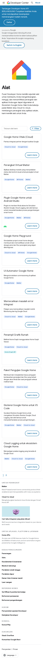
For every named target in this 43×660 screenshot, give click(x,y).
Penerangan (6, 553)
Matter (4, 486)
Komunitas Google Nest (11, 640)
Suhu (4, 558)
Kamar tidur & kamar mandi (12, 578)
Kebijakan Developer (10, 615)
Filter (35, 128)
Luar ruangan (7, 582)
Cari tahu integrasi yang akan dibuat (16, 519)
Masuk (37, 3)
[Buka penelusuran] (32, 2)
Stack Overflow (8, 635)
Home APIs (6, 535)
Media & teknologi (9, 566)
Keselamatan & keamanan (12, 562)
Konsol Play (6, 625)
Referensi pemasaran (10, 596)
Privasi (15, 649)
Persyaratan (6, 649)
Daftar (9, 22)
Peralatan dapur (8, 574)
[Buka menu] (3, 2)
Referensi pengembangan (12, 600)
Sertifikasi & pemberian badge (13, 592)
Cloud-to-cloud (8, 497)
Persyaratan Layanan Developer (14, 611)
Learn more (32, 155)
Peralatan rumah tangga (11, 570)
